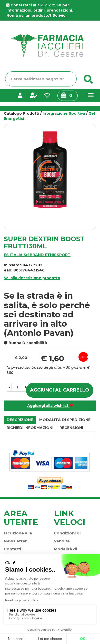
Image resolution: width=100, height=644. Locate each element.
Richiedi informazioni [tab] (30, 427)
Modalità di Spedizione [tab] (65, 419)
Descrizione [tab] (20, 419)
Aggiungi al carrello (59, 390)
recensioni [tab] (71, 427)
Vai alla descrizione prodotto (32, 278)
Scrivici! (60, 15)
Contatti (12, 549)
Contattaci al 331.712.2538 (35, 5)
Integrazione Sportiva (64, 113)
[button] (9, 387)
